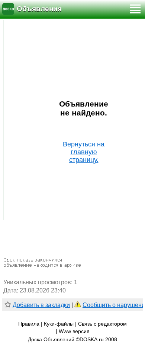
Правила (28, 324)
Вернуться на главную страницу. (83, 152)
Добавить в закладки (41, 305)
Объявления (39, 9)
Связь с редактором (102, 324)
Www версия (74, 331)
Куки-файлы (59, 324)
